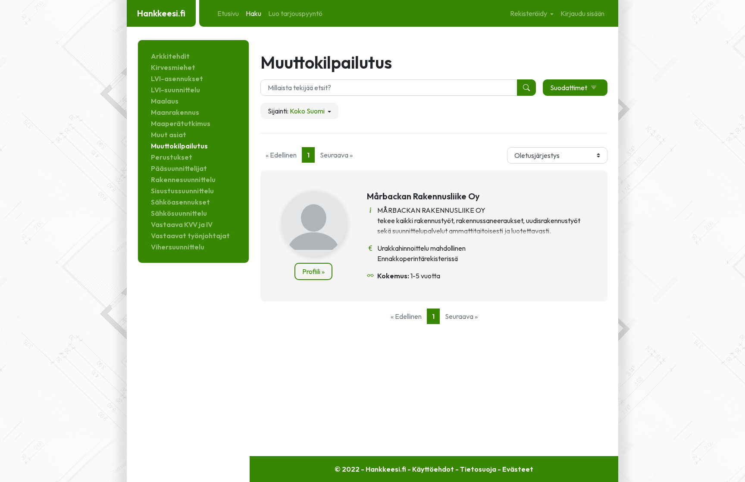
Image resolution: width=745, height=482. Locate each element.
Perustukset (171, 157)
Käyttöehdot (433, 469)
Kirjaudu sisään (582, 13)
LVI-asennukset (177, 78)
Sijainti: (296, 111)
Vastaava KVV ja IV (182, 224)
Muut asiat (168, 134)
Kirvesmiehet (173, 67)
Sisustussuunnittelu (182, 190)
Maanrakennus (175, 112)
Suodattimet (568, 87)
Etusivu (228, 13)
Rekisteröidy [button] (529, 13)
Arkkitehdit (170, 56)
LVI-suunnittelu (175, 89)
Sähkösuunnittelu (179, 213)
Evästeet (517, 469)
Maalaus (164, 101)
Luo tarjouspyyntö (295, 13)
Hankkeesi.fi (161, 13)
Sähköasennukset (180, 202)
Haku (253, 13)
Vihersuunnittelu (177, 247)
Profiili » (313, 271)
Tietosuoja (478, 469)
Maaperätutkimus (180, 123)
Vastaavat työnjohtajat (190, 235)
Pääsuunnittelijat (179, 168)
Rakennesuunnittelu (183, 179)
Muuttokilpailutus (179, 146)
